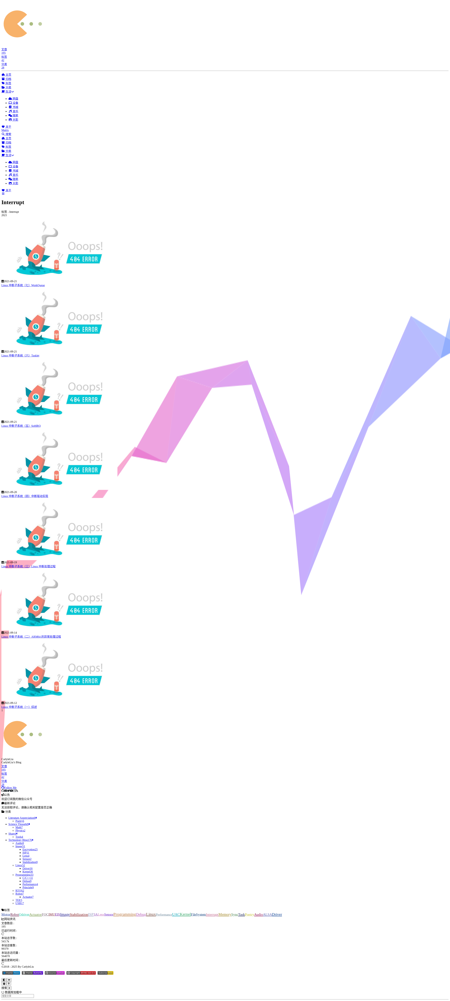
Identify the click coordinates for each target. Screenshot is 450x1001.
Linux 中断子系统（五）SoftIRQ (21, 425)
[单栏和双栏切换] (9, 980)
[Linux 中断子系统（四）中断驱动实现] (59, 488)
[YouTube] (11, 790)
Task (241, 914)
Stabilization (79, 914)
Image (65, 914)
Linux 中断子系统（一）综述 (19, 706)
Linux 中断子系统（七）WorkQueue (23, 285)
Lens (101, 914)
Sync (234, 914)
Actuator (35, 914)
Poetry (249, 914)
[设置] (4, 984)
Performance (164, 914)
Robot (14, 914)
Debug (141, 914)
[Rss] (16, 790)
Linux (151, 914)
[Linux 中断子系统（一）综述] (59, 699)
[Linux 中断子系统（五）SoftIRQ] (59, 418)
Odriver (24, 914)
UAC (176, 914)
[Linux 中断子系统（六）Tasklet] (59, 348)
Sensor (108, 914)
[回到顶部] (9, 984)
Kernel (185, 914)
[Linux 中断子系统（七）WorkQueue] (59, 278)
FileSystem (198, 914)
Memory (224, 914)
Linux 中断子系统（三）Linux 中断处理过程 (28, 566)
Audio (258, 914)
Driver (277, 914)
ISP (91, 914)
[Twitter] (8, 790)
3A (96, 914)
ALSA (267, 914)
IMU (52, 914)
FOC (45, 914)
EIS (57, 914)
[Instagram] (14, 790)
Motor (5, 914)
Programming (124, 914)
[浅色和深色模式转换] (4, 980)
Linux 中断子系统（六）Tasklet (20, 355)
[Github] (2, 790)
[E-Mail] (5, 790)
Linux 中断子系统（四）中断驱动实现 (24, 496)
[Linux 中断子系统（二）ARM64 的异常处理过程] (59, 629)
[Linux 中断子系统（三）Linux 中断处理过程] (59, 559)
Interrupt (212, 914)
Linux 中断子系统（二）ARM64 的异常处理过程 (31, 636)
